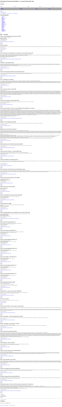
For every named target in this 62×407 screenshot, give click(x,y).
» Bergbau (3, 17)
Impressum (1, 405)
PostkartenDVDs (49, 8)
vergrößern (1, 42)
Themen (28, 6)
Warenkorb (5, 12)
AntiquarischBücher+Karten (2, 8)
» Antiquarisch (3, 16)
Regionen (40, 6)
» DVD (2, 20)
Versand (2, 12)
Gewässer (15, 6)
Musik (53, 6)
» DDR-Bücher (3, 19)
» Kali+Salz (3, 23)
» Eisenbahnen (3, 21)
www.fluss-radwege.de (9, 13)
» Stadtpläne (3, 29)
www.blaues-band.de (3, 13)
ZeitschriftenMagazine (21, 8)
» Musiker (3, 25)
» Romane (3, 27)
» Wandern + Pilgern (4, 30)
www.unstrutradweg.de (15, 13)
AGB (0, 12)
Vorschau (5, 163)
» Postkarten (3, 26)
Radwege (1, 6)
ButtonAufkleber (36, 8)
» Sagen (2, 28)
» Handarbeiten (3, 22)
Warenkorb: (1, 397)
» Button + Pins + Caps (4, 18)
